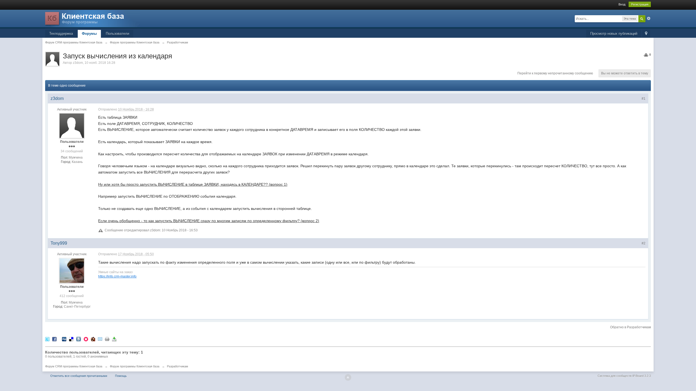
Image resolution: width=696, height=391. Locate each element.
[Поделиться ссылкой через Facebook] (54, 339)
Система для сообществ (615, 375)
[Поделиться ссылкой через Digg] (64, 339)
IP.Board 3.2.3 (641, 375)
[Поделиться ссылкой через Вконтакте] (78, 339)
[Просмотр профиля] (72, 126)
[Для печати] (107, 339)
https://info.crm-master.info (117, 276)
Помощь (121, 375)
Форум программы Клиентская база (134, 366)
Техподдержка (61, 33)
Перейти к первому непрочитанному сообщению (555, 73)
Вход (622, 4)
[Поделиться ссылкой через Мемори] (86, 339)
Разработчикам (177, 366)
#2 (643, 243)
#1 (643, 98)
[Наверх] (348, 377)
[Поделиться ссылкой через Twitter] (47, 339)
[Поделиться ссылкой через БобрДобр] (93, 339)
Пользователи (117, 33)
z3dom (78, 63)
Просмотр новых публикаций (613, 33)
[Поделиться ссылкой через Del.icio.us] (71, 339)
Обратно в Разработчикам (630, 327)
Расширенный (649, 18)
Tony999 (59, 243)
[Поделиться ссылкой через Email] (100, 339)
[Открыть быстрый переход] (646, 34)
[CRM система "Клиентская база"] (92, 19)
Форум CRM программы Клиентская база (73, 366)
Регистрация (639, 4)
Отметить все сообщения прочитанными (78, 375)
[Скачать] (114, 339)
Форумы (89, 33)
